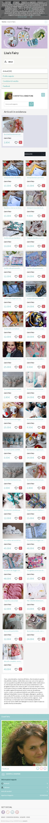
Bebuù (3, 817)
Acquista (22, 817)
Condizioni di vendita (10, 81)
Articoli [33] (7, 71)
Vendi (28, 817)
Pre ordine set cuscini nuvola (13, 540)
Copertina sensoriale (11, 601)
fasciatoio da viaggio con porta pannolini (17, 570)
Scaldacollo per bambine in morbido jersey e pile (20, 238)
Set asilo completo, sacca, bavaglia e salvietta (18, 661)
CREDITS (25, 821)
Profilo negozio (8, 76)
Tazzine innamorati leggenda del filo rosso (18, 419)
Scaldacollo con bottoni (11, 329)
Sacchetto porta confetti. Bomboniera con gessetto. (21, 450)
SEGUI (10, 62)
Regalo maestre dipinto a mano (37, 510)
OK (31, 17)
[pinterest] (17, 813)
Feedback (6, 86)
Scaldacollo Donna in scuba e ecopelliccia (17, 359)
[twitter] (8, 813)
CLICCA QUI (22, 17)
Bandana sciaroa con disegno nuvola (16, 208)
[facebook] (3, 813)
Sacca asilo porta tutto (11, 631)
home (4, 22)
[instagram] (12, 813)
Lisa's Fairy (7, 138)
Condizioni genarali (12, 817)
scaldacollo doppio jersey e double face (17, 298)
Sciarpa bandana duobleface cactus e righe (18, 178)
